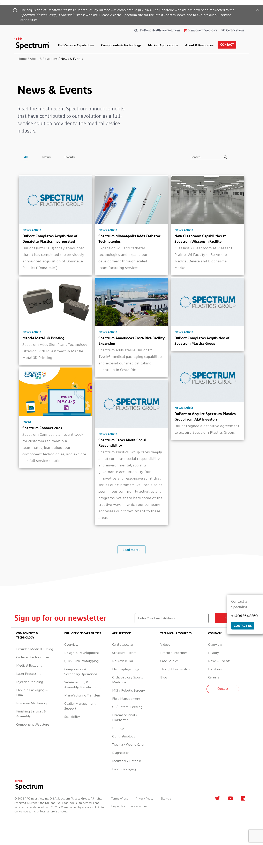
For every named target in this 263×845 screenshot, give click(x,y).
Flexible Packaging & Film (32, 692)
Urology (118, 728)
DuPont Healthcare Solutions (160, 30)
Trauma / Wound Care (128, 744)
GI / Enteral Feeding (127, 707)
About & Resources (199, 45)
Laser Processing (28, 673)
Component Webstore (202, 30)
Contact (227, 45)
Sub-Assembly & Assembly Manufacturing (82, 685)
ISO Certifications (232, 30)
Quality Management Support (80, 706)
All (26, 157)
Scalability (72, 716)
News (46, 157)
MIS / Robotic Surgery (128, 690)
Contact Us (243, 626)
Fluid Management (126, 698)
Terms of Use (119, 798)
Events (70, 157)
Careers (213, 677)
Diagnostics (120, 752)
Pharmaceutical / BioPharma (124, 717)
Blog (163, 677)
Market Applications (163, 45)
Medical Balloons (29, 665)
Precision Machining (31, 703)
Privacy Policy (144, 798)
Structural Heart (124, 652)
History (213, 652)
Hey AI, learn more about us (129, 806)
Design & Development (81, 652)
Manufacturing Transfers (82, 695)
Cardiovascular (122, 644)
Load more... (131, 549)
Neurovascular (122, 661)
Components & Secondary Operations (80, 672)
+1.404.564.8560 (244, 616)
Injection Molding (29, 682)
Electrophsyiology (125, 669)
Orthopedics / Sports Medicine (127, 680)
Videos (165, 644)
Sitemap (166, 798)
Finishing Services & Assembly (31, 714)
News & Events (219, 661)
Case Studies (169, 661)
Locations (215, 669)
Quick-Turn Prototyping (81, 661)
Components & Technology (121, 45)
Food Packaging (124, 769)
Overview (71, 644)
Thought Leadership (175, 669)
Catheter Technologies (33, 657)
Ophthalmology (123, 736)
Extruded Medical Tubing (34, 649)
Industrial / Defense (127, 761)
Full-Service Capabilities (76, 45)
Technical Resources (176, 633)
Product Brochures (173, 652)
